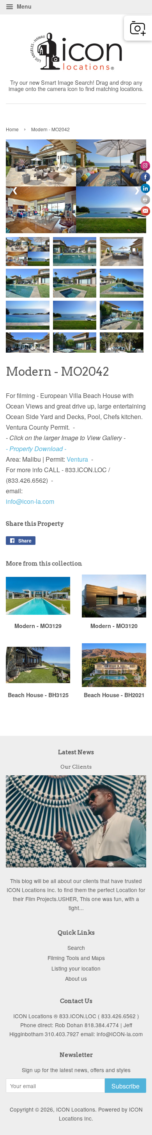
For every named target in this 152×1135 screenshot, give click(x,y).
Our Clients (76, 767)
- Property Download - (36, 448)
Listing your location (76, 968)
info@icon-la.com (30, 501)
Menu (23, 6)
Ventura (77, 459)
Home (12, 129)
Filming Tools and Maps (76, 958)
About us (76, 978)
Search (76, 947)
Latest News (76, 752)
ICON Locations (75, 1109)
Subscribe (125, 1085)
